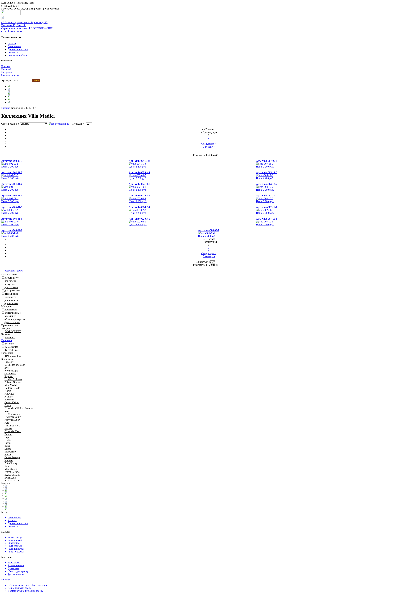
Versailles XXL (12, 425)
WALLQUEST (13, 331)
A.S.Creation (11, 346)
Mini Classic (10, 469)
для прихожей (12, 290)
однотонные (11, 303)
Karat (7, 466)
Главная (12, 43)
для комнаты (11, 300)
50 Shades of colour (14, 364)
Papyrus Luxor (12, 419)
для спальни (11, 287)
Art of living (10, 463)
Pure (6, 422)
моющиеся (10, 297)
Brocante (9, 362)
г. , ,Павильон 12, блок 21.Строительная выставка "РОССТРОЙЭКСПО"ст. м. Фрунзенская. (27, 26)
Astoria (8, 428)
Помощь (5, 579)
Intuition (8, 460)
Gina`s (7, 405)
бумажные (10, 316)
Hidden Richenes (13, 379)
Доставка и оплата (18, 49)
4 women (9, 399)
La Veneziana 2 (12, 414)
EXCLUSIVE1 (12, 474)
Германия (6, 340)
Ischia (7, 445)
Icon (6, 411)
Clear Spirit (10, 373)
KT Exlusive (11, 350)
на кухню (9, 284)
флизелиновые (12, 312)
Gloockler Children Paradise (18, 408)
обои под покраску (14, 319)
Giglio (7, 440)
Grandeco (10, 337)
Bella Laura (10, 477)
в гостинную (11, 277)
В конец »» (209, 146)
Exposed (8, 376)
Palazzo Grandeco (13, 382)
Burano (8, 434)
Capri (7, 437)
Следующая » (208, 143)
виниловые (10, 309)
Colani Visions (11, 402)
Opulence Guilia (12, 417)
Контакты (13, 52)
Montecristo (10, 451)
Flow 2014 (10, 393)
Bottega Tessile (12, 388)
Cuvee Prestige (12, 457)
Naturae (8, 396)
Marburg (9, 343)
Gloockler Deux (12, 431)
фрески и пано (12, 322)
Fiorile (7, 390)
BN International (13, 356)
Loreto (7, 448)
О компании (14, 46)
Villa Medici (10, 385)
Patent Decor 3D (13, 471)
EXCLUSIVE (11, 480)
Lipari (7, 443)
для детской (10, 281)
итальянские (11, 293)
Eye (6, 367)
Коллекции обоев (17, 55)
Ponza (7, 454)
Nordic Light (11, 370)
